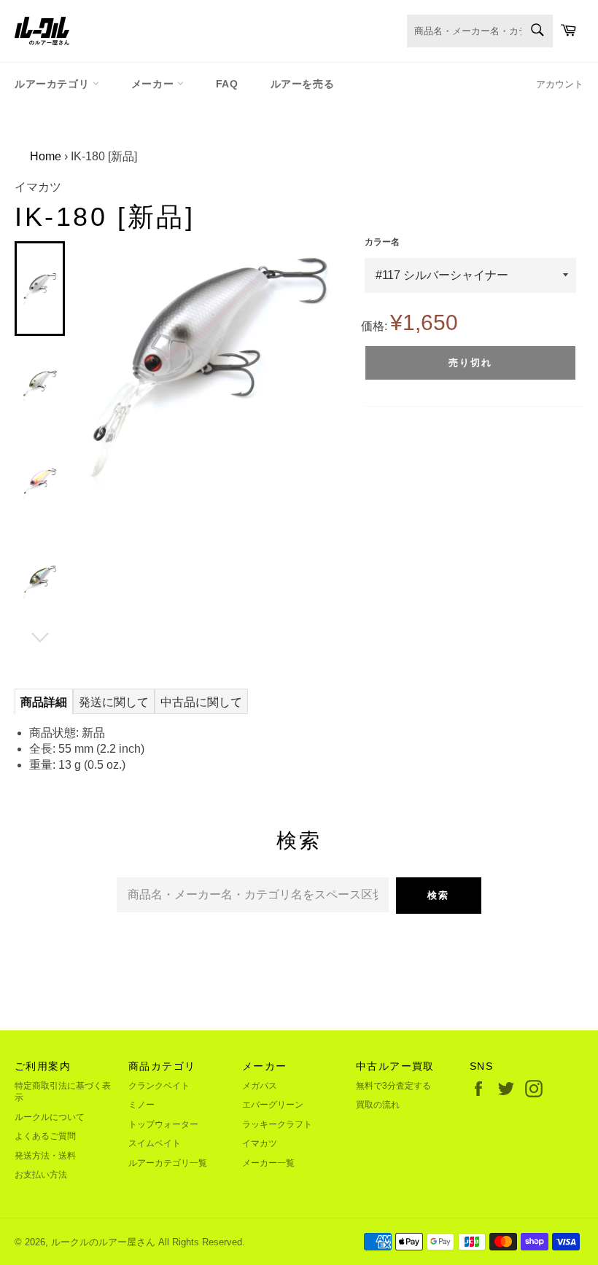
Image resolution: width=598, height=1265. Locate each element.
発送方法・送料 (45, 1156)
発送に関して (114, 702)
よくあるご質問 (45, 1136)
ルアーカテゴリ (54, 84)
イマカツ (259, 1143)
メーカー (154, 84)
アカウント (559, 84)
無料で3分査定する (393, 1086)
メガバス (259, 1086)
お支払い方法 (41, 1175)
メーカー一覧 (268, 1163)
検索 (438, 895)
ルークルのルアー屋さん (103, 1242)
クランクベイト (159, 1086)
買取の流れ (378, 1105)
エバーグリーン (272, 1105)
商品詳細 (43, 702)
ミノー (141, 1105)
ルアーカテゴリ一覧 (167, 1163)
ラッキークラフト (277, 1124)
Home (45, 156)
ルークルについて (50, 1117)
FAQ (227, 84)
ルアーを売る (303, 84)
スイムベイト (154, 1143)
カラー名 (382, 242)
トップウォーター (163, 1124)
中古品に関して (201, 702)
